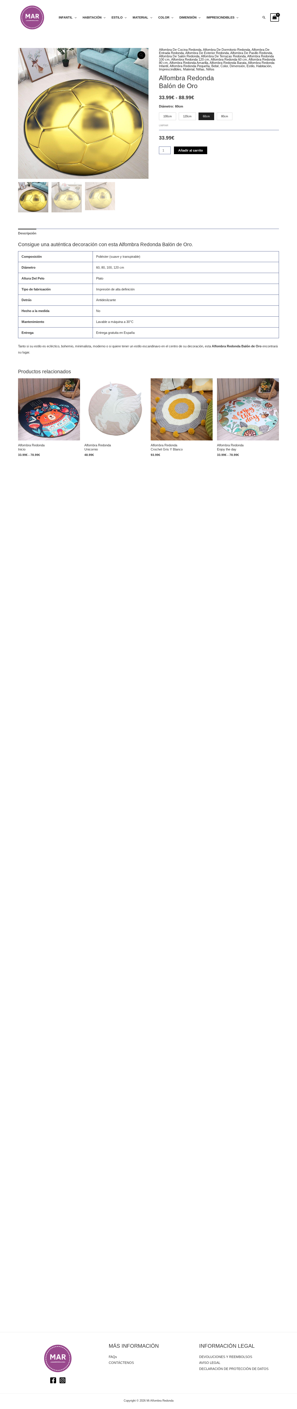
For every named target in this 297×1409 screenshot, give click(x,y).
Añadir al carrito (190, 150)
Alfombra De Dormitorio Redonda (226, 49)
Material (140, 17)
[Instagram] (62, 1380)
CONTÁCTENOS (121, 1363)
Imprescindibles (220, 17)
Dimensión (188, 17)
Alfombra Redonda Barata (228, 63)
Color (163, 17)
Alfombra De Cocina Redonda (180, 49)
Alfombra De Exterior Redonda (207, 53)
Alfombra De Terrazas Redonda (223, 56)
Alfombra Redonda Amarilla (188, 63)
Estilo (117, 17)
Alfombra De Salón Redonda (179, 56)
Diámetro (166, 106)
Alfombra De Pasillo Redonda (251, 53)
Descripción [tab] (27, 233)
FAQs (113, 1357)
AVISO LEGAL (209, 1363)
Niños (210, 69)
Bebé (215, 66)
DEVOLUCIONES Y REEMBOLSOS (225, 1357)
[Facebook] (53, 1380)
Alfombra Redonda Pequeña (190, 66)
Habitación (92, 17)
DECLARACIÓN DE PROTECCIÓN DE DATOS (234, 1369)
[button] (264, 17)
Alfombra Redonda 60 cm (229, 59)
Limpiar (163, 125)
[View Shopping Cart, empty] (274, 17)
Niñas (200, 69)
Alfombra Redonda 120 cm (190, 59)
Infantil (66, 17)
